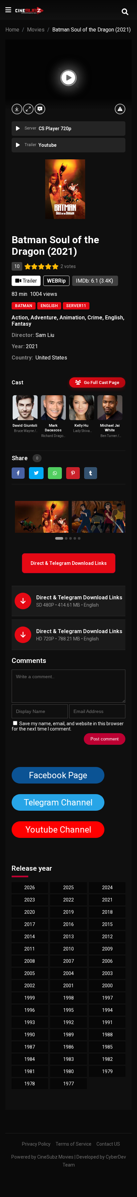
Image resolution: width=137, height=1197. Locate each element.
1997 (107, 998)
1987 (29, 1047)
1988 (107, 1034)
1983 (68, 1059)
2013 (68, 936)
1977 (68, 1083)
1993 (29, 1022)
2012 (107, 936)
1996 (29, 1010)
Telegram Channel (58, 802)
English (49, 305)
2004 (68, 973)
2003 (107, 973)
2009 (107, 949)
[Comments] (40, 109)
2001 (68, 985)
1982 (107, 1059)
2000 (107, 985)
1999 (29, 998)
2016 (68, 924)
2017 (29, 924)
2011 (29, 949)
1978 (29, 1083)
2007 (68, 961)
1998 (68, 998)
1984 (29, 1059)
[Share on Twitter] (36, 473)
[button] (60, 538)
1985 (107, 1047)
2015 (107, 924)
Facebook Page (58, 775)
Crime (94, 317)
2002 (29, 985)
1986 (68, 1047)
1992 (68, 1022)
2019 (68, 912)
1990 (29, 1034)
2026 (29, 887)
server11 (76, 305)
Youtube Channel (58, 830)
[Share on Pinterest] (73, 473)
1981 (29, 1071)
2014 (29, 936)
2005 (29, 973)
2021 (32, 346)
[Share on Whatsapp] (55, 473)
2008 (29, 961)
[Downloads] (17, 109)
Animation (72, 317)
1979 (107, 1071)
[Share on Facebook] (18, 473)
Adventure (44, 317)
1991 (107, 1022)
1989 (68, 1034)
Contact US (108, 1144)
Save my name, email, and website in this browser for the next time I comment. (68, 726)
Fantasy (21, 324)
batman (23, 305)
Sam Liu (45, 335)
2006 (107, 961)
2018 (107, 912)
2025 (68, 887)
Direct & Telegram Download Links (69, 563)
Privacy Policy (36, 1144)
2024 (107, 887)
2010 (68, 949)
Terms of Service (73, 1144)
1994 (107, 1010)
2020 (29, 912)
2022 (68, 899)
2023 (29, 899)
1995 (68, 1010)
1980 (68, 1071)
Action (20, 317)
